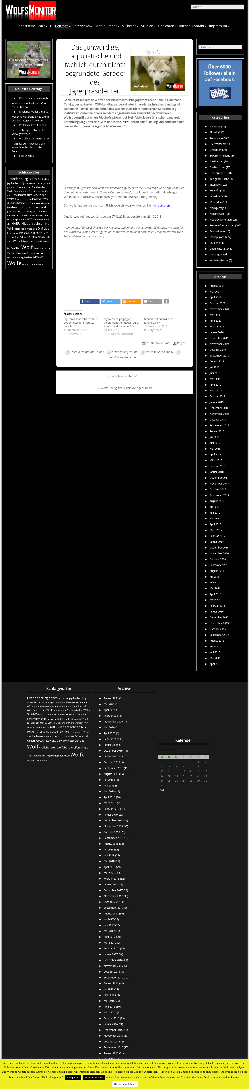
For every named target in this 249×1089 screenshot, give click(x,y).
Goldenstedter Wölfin (79, 710)
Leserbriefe (216, 196)
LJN (21, 215)
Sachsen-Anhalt (52, 736)
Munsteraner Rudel (36, 727)
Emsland (30, 183)
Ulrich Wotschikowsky (159, 352)
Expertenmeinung (220, 155)
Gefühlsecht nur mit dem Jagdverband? (158, 320)
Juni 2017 (215, 512)
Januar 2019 (217, 402)
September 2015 (219, 634)
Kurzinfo (214, 190)
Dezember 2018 (219, 408)
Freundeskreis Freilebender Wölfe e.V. (53, 706)
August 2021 (217, 285)
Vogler (181, 343)
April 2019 (215, 384)
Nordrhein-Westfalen (26, 228)
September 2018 (219, 425)
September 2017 (219, 495)
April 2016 (215, 594)
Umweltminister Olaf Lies (70, 740)
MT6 (29, 219)
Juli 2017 (214, 507)
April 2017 (215, 524)
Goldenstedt (21, 199)
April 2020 (215, 320)
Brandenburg (17, 179)
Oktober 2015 (218, 629)
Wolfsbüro (14, 253)
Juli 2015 (214, 646)
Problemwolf (14, 233)
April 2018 (215, 454)
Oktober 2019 (218, 349)
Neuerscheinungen (221, 219)
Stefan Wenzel (37, 237)
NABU (16, 223)
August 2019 (217, 361)
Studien (147, 26)
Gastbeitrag (216, 161)
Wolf (27, 247)
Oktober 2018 (218, 419)
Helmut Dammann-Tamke (35, 203)
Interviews (81, 26)
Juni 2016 (215, 582)
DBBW (33, 179)
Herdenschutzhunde (35, 207)
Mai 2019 (215, 379)
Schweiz (24, 237)
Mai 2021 (215, 291)
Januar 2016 (217, 611)
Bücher (184, 26)
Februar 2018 (217, 466)
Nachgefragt (217, 207)
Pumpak (25, 233)
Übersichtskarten (219, 248)
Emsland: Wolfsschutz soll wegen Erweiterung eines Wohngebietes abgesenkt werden (31, 116)
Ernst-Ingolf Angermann (48, 702)
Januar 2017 (217, 541)
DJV (23, 183)
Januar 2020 (217, 332)
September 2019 (219, 355)
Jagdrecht (12, 211)
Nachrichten (217, 213)
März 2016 (216, 600)
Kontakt (198, 26)
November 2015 (219, 623)
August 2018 (217, 431)
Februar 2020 (217, 326)
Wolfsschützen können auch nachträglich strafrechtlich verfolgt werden (30, 129)
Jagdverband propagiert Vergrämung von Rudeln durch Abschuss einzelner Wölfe (121, 322)
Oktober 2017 (218, 489)
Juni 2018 (215, 443)
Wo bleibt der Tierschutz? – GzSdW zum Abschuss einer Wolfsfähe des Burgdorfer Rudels (30, 145)
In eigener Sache (219, 178)
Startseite (27, 26)
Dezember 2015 (219, 617)
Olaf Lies (43, 229)
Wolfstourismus (219, 260)
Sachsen (36, 233)
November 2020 (219, 309)
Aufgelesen (216, 138)
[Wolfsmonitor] (30, 10)
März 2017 (216, 530)
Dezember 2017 (219, 477)
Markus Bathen (31, 215)
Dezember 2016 (219, 547)
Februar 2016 (217, 605)
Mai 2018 (215, 448)
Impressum (218, 26)
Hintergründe (217, 173)
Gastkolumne (217, 167)
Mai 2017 (215, 518)
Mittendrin (216, 202)
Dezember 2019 (219, 338)
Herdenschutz (15, 207)
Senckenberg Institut (125, 352)
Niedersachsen (32, 223)
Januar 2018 (217, 472)
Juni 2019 (215, 373)
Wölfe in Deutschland (32, 264)
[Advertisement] (124, 158)
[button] (90, 301)
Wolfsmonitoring (15, 257)
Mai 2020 (215, 315)
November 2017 (219, 483)
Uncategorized (218, 254)
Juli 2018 (214, 437)
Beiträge (62, 26)
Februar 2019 (217, 396)
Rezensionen (217, 231)
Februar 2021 (217, 303)
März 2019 (216, 390)
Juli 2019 (214, 367)
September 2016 (219, 565)
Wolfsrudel (30, 257)
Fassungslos (26, 155)
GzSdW (16, 203)
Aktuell (213, 132)
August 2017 (217, 501)
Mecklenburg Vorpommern (69, 722)
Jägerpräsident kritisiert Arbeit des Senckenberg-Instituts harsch (81, 322)
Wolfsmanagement (33, 253)
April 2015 (215, 664)
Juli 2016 (214, 576)
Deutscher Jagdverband (70, 698)
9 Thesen (129, 26)
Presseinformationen (222, 225)
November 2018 (219, 413)
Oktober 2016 (218, 559)
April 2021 (215, 297)
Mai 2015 (215, 658)
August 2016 (217, 570)
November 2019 (219, 344)
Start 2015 (45, 26)
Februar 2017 (217, 536)
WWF (39, 257)
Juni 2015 (215, 652)
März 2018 (216, 460)
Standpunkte (217, 237)
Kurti (20, 211)
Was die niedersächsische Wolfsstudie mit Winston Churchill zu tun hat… (30, 102)
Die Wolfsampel (219, 143)
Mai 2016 (215, 588)
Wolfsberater (42, 248)
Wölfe (14, 263)
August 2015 (217, 640)
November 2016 (219, 553)
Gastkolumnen (105, 26)
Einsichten (166, 26)
